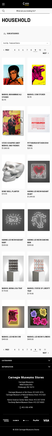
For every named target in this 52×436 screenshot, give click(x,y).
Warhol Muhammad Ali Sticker (12, 95)
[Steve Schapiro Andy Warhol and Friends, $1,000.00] (13, 123)
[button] (26, 33)
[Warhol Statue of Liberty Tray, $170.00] (39, 268)
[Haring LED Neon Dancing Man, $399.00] (39, 220)
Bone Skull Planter (10, 191)
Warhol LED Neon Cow (11, 337)
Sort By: (6, 43)
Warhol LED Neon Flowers (38, 337)
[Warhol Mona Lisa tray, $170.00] (13, 268)
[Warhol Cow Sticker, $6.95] (39, 74)
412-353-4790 (27, 407)
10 (40, 50)
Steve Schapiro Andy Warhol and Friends (11, 144)
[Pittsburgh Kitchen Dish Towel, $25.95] (39, 123)
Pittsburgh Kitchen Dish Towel (37, 144)
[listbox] (29, 43)
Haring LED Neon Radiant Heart (38, 192)
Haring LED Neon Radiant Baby (12, 241)
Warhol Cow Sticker (36, 94)
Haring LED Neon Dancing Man (38, 241)
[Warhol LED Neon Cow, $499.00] (13, 317)
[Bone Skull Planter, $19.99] (13, 171)
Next (45, 53)
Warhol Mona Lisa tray (12, 288)
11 (45, 50)
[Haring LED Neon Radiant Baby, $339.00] (13, 220)
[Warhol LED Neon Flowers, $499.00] (39, 317)
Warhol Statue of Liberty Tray (38, 289)
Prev (7, 50)
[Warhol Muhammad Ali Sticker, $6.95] (13, 74)
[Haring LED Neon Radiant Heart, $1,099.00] (39, 171)
